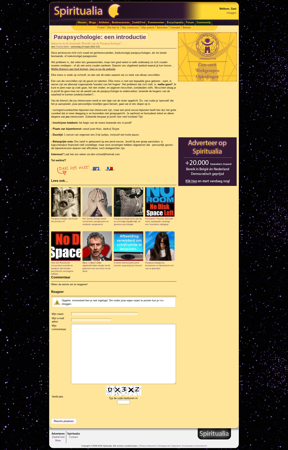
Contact (73, 437)
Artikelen (104, 22)
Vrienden (175, 27)
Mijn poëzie (147, 27)
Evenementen (156, 22)
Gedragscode (164, 446)
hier (162, 300)
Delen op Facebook (97, 167)
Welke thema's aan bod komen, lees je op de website (83, 69)
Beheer (187, 27)
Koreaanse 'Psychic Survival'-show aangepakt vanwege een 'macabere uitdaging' (159, 221)
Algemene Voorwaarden (183, 446)
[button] (64, 421)
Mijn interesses (130, 27)
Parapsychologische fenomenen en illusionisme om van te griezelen (159, 266)
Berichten (162, 27)
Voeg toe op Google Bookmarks (111, 167)
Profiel (101, 27)
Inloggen (231, 12)
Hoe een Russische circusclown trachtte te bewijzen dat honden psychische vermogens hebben (62, 268)
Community (204, 22)
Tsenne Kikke (62, 46)
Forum (190, 22)
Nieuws (82, 22)
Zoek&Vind (138, 22)
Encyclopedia (175, 22)
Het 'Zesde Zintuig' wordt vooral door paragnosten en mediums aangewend (95, 221)
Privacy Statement (148, 446)
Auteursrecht (201, 446)
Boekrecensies (121, 22)
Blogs (92, 22)
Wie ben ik (113, 27)
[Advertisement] (207, 109)
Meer (58, 440)
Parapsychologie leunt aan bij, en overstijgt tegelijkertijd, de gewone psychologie (128, 221)
